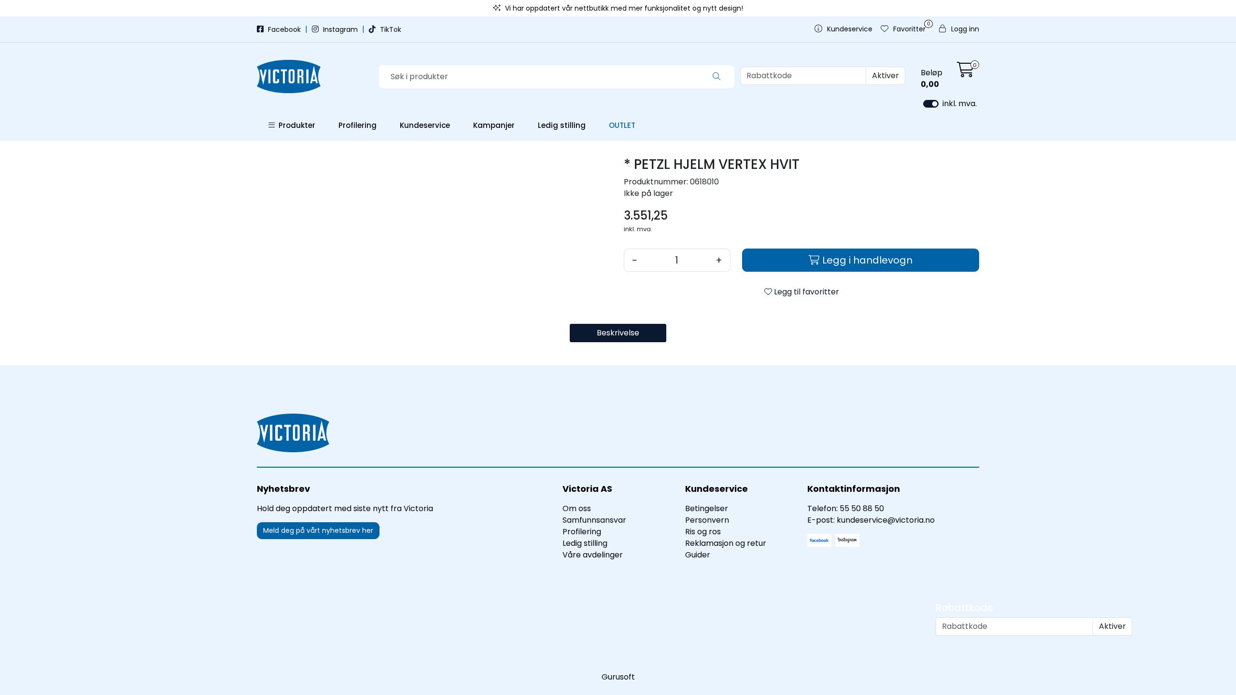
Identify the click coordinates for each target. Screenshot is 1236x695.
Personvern (707, 520)
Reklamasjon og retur (725, 543)
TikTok (389, 29)
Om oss (576, 508)
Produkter (295, 125)
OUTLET (622, 125)
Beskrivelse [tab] (618, 332)
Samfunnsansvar (594, 520)
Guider (697, 554)
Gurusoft (618, 676)
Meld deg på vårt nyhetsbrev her (318, 530)
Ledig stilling (562, 125)
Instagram (340, 29)
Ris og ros (703, 531)
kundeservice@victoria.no (886, 520)
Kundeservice (425, 125)
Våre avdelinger (592, 554)
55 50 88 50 (862, 508)
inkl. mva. (959, 103)
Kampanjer (494, 125)
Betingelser (706, 508)
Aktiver (885, 75)
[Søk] (716, 76)
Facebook (284, 29)
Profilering (357, 125)
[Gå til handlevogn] (965, 72)
